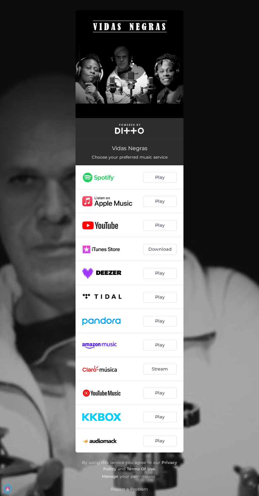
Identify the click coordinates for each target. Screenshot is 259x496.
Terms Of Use (141, 468)
